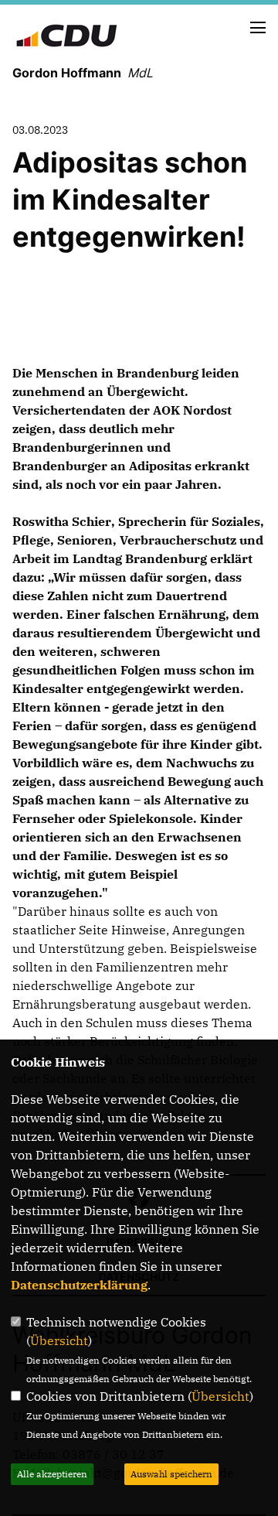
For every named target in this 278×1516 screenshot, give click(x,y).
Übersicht (59, 1340)
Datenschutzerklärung (79, 1284)
